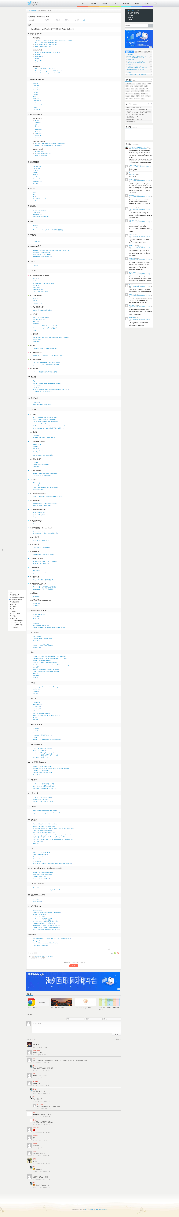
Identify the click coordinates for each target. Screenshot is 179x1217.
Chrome (141, 88)
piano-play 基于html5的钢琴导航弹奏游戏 (140, 167)
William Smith (132, 165)
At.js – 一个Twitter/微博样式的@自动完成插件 (46, 362)
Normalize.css (37, 214)
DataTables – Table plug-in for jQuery (44, 788)
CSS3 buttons (37, 861)
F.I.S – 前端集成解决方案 (42, 46)
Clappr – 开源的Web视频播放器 (42, 830)
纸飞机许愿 (130, 59)
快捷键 (136, 86)
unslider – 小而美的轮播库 (40, 464)
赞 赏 (73, 965)
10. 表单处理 (13, 618)
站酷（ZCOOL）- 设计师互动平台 (137, 109)
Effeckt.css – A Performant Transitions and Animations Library (51, 665)
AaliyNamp (132, 317)
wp (127, 98)
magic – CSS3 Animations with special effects (46, 671)
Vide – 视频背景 (37, 841)
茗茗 (34, 1058)
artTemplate (36, 706)
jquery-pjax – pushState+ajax (41, 252)
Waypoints (36, 517)
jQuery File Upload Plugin (40, 317)
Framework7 (36, 100)
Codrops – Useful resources (41, 941)
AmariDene (132, 272)
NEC (34, 194)
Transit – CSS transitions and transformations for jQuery (49, 658)
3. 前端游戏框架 (14, 602)
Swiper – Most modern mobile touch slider (45, 421)
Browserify (38, 54)
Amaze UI (36, 87)
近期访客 (129, 127)
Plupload (35, 323)
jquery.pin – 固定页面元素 (40, 563)
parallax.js (36, 603)
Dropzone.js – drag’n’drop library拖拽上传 (45, 328)
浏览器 (127, 96)
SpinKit (35, 678)
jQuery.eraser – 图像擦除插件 (41, 475)
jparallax (35, 605)
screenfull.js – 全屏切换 (39, 914)
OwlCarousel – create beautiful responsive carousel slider (50, 426)
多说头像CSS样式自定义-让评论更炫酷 (137, 74)
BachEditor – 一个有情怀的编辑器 (42, 874)
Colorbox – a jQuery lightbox (41, 770)
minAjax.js (36, 815)
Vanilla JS (38, 135)
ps (131, 91)
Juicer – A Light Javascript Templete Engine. (46, 715)
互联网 (137, 3)
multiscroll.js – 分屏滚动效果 (41, 547)
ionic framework (37, 105)
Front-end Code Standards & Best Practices (46, 943)
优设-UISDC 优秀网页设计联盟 (136, 114)
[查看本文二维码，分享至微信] (115, 953)
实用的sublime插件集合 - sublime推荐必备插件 (137, 67)
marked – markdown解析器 (41, 878)
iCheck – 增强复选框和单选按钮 (42, 310)
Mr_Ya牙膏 (36, 1081)
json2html (35, 719)
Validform (35, 285)
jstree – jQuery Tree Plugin (40, 799)
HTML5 (128, 83)
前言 (11, 592)
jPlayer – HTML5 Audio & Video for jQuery (45, 824)
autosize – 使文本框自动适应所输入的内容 (45, 372)
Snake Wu (132, 173)
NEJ (34, 196)
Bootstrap (35, 83)
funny (129, 72)
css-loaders (36, 675)
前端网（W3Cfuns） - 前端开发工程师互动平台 (139, 112)
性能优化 (136, 91)
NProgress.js (36, 483)
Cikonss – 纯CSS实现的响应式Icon (43, 645)
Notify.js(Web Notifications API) (42, 256)
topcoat (35, 94)
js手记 (147, 91)
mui (34, 103)
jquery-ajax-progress (39, 489)
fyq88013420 (36, 1050)
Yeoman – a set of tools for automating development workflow (53, 40)
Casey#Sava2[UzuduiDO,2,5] (137, 147)
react (36, 120)
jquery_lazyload (37, 451)
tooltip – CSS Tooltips (39, 750)
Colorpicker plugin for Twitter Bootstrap (44, 348)
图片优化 (137, 98)
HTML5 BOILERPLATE (39, 210)
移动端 (148, 96)
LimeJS (35, 170)
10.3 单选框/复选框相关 (17, 625)
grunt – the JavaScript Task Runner (45, 44)
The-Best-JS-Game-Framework (42, 179)
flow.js (34, 330)
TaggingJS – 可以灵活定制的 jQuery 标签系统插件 (47, 355)
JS (147, 88)
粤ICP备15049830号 (101, 1209)
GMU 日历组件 (37, 339)
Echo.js (35, 446)
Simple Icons (36, 647)
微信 (142, 96)
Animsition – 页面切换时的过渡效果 (43, 554)
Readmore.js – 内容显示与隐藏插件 (43, 589)
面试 (132, 96)
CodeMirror (36, 623)
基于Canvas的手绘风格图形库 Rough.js (140, 180)
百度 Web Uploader (38, 319)
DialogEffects (36, 775)
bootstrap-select (37, 303)
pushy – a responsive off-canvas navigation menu (47, 496)
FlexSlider (36, 462)
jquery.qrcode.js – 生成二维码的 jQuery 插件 (46, 921)
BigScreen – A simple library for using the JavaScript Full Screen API (53, 839)
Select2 (35, 301)
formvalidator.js (37, 289)
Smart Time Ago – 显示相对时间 (42, 404)
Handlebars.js (37, 704)
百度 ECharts (36, 385)
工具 (146, 86)
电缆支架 (35, 1143)
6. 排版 (12, 609)
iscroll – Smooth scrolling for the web (43, 424)
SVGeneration (37, 901)
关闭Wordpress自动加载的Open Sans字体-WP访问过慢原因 (137, 62)
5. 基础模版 (13, 606)
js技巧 (127, 88)
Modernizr (36, 212)
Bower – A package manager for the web (47, 52)
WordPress (126, 3)
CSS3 (149, 83)
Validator (35, 279)
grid (34, 239)
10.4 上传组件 (14, 627)
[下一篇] (176, 550)
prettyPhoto (36, 466)
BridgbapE (132, 195)
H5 (136, 88)
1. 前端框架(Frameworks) (17, 597)
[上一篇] (2, 550)
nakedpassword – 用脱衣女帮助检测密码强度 (46, 927)
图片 (127, 86)
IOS (134, 83)
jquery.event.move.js (39, 573)
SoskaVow (132, 179)
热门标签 (129, 80)
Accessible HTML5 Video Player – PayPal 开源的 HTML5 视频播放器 (53, 828)
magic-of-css (36, 201)
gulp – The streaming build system (45, 42)
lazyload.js (36, 453)
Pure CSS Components (39, 199)
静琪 (34, 1073)
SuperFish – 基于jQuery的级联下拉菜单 (44, 503)
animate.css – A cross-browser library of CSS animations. (49, 656)
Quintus (35, 183)
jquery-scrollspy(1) (38, 512)
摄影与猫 (104, 3)
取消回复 (118, 1039)
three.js (35, 174)
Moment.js (36, 402)
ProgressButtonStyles (39, 856)
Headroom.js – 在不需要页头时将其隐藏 (44, 587)
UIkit (34, 96)
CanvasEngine (37, 181)
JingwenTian (114, 949)
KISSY (37, 131)
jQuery (37, 125)
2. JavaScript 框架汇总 (16, 599)
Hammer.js (36, 570)
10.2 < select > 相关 (16, 622)
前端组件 (34, 953)
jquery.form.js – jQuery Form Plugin (43, 283)
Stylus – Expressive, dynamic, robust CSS (47, 73)
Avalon (37, 137)
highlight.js (36, 616)
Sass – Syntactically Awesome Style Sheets (48, 71)
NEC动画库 (36, 667)
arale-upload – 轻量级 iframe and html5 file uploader (48, 325)
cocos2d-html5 (37, 166)
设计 (143, 83)
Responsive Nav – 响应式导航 (41, 505)
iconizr (35, 643)
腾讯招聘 (129, 93)
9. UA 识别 (13, 616)
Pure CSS (36, 92)
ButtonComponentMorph (40, 854)
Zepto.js (37, 133)
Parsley (35, 281)
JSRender (36, 711)
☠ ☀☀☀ (35, 1151)
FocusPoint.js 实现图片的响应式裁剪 (43, 923)
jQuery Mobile (37, 109)
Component (38, 56)
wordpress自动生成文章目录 (135, 69)
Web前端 (93, 3)
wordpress (136, 93)
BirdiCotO (131, 245)
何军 (34, 1096)
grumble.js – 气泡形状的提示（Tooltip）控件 (46, 755)
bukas (34, 1175)
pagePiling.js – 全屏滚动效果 (41, 540)
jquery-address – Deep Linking (42, 254)
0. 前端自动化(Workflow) (16, 595)
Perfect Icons (36, 640)
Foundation (36, 85)
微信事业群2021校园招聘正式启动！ (139, 148)
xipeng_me (36, 1127)
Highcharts (36, 381)
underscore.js (39, 151)
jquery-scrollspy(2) (38, 514)
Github (130, 19)
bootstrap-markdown (39, 876)
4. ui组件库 (13, 604)
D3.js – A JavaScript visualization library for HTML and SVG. (50, 389)
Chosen (35, 298)
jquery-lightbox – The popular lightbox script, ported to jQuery (51, 768)
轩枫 (34, 1066)
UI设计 (115, 3)
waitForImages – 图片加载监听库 (42, 455)
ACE (34, 621)
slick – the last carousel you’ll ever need (44, 417)
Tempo (35, 717)
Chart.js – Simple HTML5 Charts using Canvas (46, 383)
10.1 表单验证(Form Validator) (17, 620)
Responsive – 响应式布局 (40, 216)
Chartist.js (36, 387)
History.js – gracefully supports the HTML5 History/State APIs (51, 250)
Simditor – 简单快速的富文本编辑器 (43, 872)
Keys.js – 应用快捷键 (41, 155)
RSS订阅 (130, 17)
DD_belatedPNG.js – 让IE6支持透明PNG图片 (46, 925)
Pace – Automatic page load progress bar (45, 487)
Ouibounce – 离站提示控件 (40, 757)
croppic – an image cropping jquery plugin (45, 473)
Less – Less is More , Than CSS (44, 68)
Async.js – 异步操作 (38, 916)
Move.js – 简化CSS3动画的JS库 (42, 660)
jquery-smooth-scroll (39, 531)
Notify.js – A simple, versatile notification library (46, 739)
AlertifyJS (35, 731)
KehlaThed (132, 258)
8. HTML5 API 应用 (15, 613)
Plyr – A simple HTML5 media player (43, 832)
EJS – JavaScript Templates (41, 713)
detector (35, 265)
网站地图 (92, 1209)
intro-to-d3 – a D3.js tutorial (43, 391)
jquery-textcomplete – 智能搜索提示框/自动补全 (47, 365)
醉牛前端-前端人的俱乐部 (134, 119)
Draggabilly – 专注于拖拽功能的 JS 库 (44, 580)
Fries (34, 107)
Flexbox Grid (36, 241)
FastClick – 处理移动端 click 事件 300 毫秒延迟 (46, 912)
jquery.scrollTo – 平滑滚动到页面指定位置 (45, 533)
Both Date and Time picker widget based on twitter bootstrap (50, 337)
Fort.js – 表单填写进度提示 (40, 291)
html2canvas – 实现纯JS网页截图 (42, 919)
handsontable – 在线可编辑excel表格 (43, 784)
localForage (36, 689)
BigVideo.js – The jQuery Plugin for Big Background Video (50, 837)
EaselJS (35, 172)
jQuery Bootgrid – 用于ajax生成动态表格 (44, 786)
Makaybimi (132, 294)
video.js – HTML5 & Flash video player (44, 826)
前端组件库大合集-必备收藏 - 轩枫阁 (44, 956)
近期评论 (129, 144)
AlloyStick (35, 177)
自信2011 (35, 1136)
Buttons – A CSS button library (41, 852)
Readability (36, 888)
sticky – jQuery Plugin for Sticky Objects (44, 561)
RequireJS (38, 61)
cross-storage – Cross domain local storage (45, 687)
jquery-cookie (37, 910)
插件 (132, 88)
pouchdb (35, 691)
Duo (36, 58)
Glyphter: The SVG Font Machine (42, 638)
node (131, 86)
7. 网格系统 (13, 611)
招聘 (137, 96)
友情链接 (130, 15)
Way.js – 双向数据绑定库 (42, 153)
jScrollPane (36, 596)
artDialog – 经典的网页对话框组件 (43, 772)
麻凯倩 (34, 1159)
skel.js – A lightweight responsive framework (48, 145)
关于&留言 (147, 3)
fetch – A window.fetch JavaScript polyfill (44, 810)
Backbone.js (39, 127)
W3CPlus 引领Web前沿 (134, 107)
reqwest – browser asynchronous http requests (46, 813)
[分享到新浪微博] (118, 953)
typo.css (35, 227)
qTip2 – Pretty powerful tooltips (42, 748)
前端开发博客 (131, 122)
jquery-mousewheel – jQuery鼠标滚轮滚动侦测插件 (48, 428)
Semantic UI (36, 90)
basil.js (35, 693)
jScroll (34, 524)
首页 (82, 3)
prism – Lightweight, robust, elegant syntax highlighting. (49, 627)
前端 (141, 86)
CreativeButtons (37, 859)
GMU (34, 192)
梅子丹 (34, 1112)
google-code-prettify (39, 614)
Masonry (35, 435)
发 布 (116, 1035)
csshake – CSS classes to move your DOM (45, 669)
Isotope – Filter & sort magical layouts (44, 437)
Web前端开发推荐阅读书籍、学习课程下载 (137, 57)
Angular (37, 122)
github (127, 91)
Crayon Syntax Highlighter (40, 625)
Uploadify (35, 321)
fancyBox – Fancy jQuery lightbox (42, 766)
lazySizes (35, 448)
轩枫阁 (32, 3)
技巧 (142, 98)
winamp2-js (36, 843)
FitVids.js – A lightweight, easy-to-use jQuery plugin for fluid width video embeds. (56, 835)
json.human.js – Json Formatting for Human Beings (48, 890)
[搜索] (150, 25)
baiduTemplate (37, 709)
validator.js (36, 287)
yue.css (35, 225)
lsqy (34, 1042)
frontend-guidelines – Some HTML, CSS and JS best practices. (51, 938)
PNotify (35, 737)
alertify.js (35, 728)
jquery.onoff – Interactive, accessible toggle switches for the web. (52, 863)
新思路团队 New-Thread (134, 117)
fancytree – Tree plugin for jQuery (43, 801)
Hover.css (36, 673)
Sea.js (37, 63)
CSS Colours (36, 899)
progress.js (36, 485)
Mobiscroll (36, 341)
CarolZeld (131, 285)
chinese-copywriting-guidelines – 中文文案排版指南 (48, 230)
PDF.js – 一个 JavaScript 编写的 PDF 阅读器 (46, 929)
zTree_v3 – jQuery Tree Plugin (42, 797)
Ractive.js (38, 129)
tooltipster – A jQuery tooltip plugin (43, 753)
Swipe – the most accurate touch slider (44, 419)
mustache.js (36, 702)
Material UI (36, 98)
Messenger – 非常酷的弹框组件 (42, 735)
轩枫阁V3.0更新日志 (133, 13)
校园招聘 (144, 93)
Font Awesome (37, 636)
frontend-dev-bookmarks (40, 945)
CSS (142, 91)
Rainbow (35, 618)
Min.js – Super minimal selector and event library (49, 143)
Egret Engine (36, 168)
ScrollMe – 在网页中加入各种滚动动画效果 (45, 662)
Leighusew (132, 208)
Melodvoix (131, 234)
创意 (130, 98)
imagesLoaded (37, 444)
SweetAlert (36, 733)
